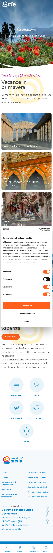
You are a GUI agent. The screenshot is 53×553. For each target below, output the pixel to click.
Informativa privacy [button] (37, 482)
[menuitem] (49, 3)
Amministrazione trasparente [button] (9, 495)
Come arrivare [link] (37, 418)
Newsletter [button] (6, 489)
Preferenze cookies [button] (37, 477)
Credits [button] (4, 477)
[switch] (46, 279)
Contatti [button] (5, 472)
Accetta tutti (26, 306)
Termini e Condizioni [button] (37, 487)
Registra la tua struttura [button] (38, 492)
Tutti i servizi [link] (16, 418)
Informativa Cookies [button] (37, 472)
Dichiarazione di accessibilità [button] (8, 483)
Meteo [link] (26, 441)
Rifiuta (26, 322)
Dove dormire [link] (16, 395)
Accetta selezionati (26, 313)
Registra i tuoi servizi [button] (37, 497)
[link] (48, 506)
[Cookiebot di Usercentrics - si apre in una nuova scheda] (39, 229)
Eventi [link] (36, 395)
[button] (49, 4)
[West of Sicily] (8, 4)
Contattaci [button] (10, 336)
